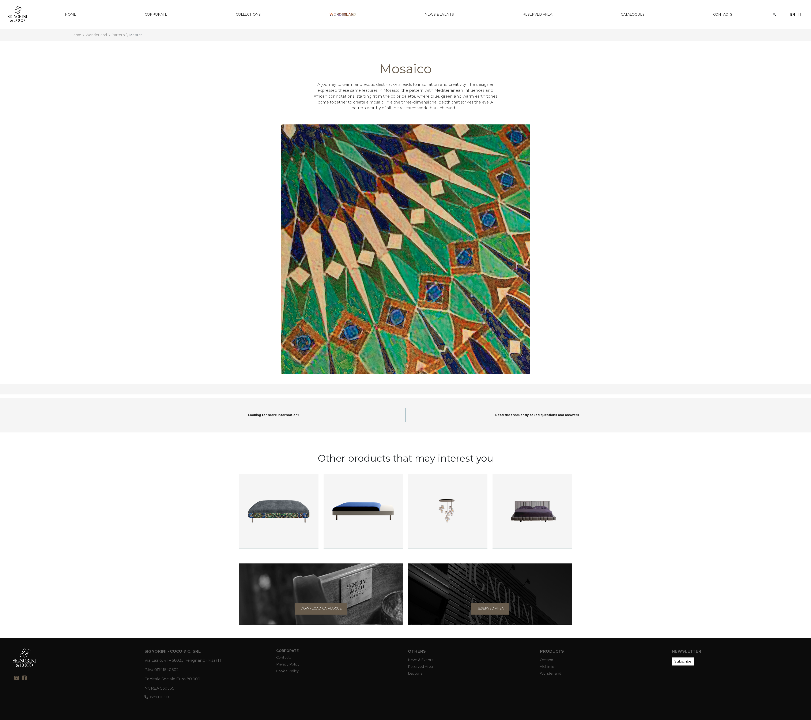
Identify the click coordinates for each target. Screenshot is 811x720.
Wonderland (342, 14)
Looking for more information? (273, 415)
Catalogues (633, 14)
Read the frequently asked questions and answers (537, 415)
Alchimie (547, 667)
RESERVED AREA (490, 608)
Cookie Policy (287, 671)
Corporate (156, 14)
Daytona (415, 673)
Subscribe (682, 661)
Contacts (722, 14)
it (800, 14)
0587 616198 (158, 697)
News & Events (439, 14)
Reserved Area (537, 14)
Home (70, 14)
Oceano (546, 660)
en (792, 14)
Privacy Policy (287, 664)
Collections (248, 14)
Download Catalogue (321, 608)
